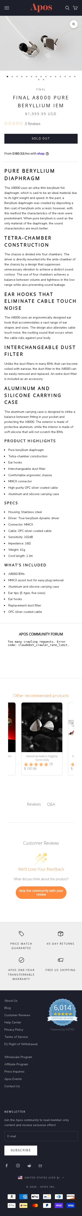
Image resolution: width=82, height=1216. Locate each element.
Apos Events (13, 1079)
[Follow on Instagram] (18, 1165)
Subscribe (21, 1150)
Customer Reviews (17, 1015)
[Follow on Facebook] (6, 1165)
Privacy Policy (13, 1030)
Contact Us (12, 1086)
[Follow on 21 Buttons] (40, 1165)
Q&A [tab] (51, 804)
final (41, 89)
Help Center (12, 1022)
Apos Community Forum (41, 634)
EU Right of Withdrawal (21, 1044)
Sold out (41, 139)
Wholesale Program (18, 1057)
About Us (10, 1001)
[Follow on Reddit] (29, 1165)
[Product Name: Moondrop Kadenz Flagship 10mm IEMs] (42, 739)
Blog (7, 1008)
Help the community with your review (41, 893)
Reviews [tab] (34, 804)
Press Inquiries (14, 1071)
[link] (62, 1015)
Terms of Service (16, 1037)
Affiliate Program (16, 1064)
